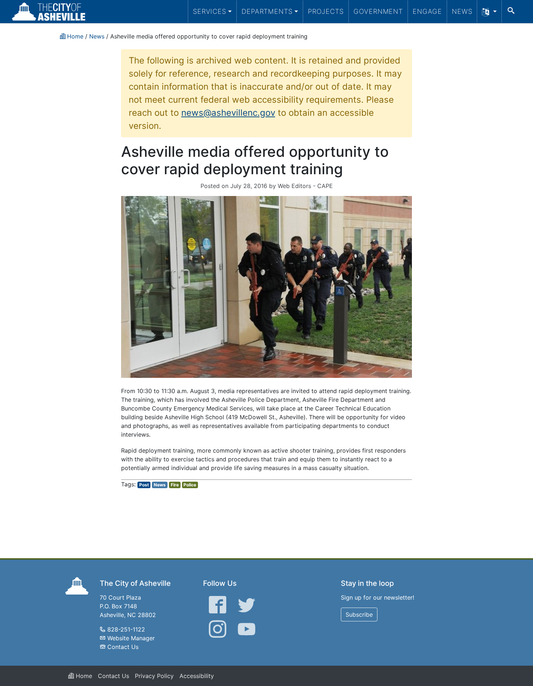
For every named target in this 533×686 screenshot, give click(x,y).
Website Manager (131, 638)
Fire (175, 484)
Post (144, 484)
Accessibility (196, 675)
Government (378, 11)
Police (189, 484)
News (462, 11)
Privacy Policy (154, 675)
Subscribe (359, 614)
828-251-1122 (126, 629)
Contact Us (123, 646)
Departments (267, 11)
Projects (326, 11)
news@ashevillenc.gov (228, 112)
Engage (427, 11)
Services (209, 11)
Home (83, 675)
